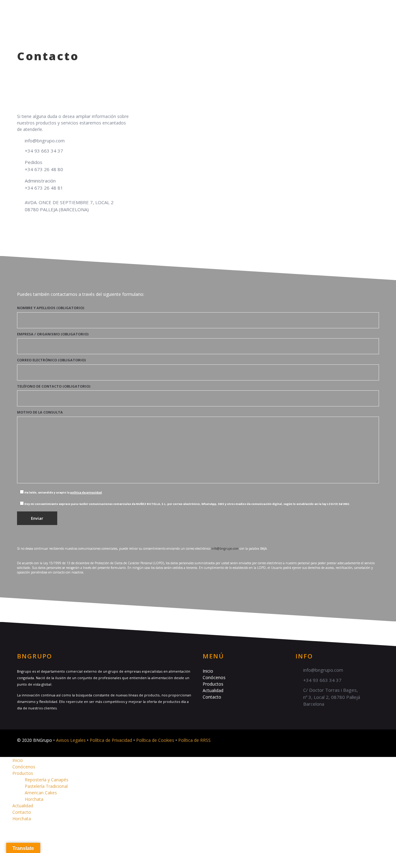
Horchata (350, 10)
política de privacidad (86, 492)
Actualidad (278, 10)
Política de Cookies (155, 740)
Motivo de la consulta (40, 412)
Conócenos (202, 10)
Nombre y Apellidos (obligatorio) (50, 307)
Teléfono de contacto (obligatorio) (53, 386)
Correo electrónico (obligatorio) (51, 360)
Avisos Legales (71, 740)
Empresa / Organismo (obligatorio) (52, 334)
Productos (239, 10)
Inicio (170, 10)
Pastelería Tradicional (46, 786)
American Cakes (41, 793)
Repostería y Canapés (46, 780)
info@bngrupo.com (45, 140)
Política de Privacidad (111, 740)
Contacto (314, 10)
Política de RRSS (194, 740)
